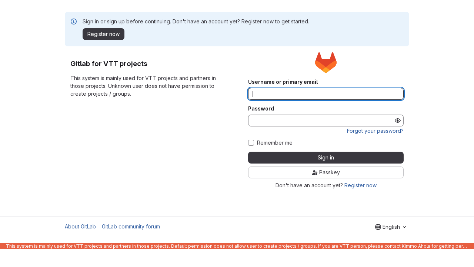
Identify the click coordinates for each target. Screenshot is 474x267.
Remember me (275, 143)
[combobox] (390, 226)
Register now (360, 185)
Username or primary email (283, 82)
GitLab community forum (131, 226)
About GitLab (80, 226)
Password (261, 109)
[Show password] (398, 120)
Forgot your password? (375, 131)
